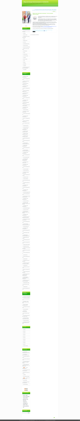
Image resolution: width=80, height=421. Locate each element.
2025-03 (24, 342)
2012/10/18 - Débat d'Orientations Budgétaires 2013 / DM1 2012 (26, 203)
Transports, (25, 65)
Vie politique (25, 69)
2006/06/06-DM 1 (25, 265)
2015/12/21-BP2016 (26, 178)
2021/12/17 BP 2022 (26, 109)
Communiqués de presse (26, 43)
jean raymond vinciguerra (25, 400)
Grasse (24, 52)
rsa (23, 407)
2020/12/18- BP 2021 (26, 125)
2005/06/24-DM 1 (25, 286)
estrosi (24, 395)
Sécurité (24, 62)
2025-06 (24, 339)
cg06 (27, 395)
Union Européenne (26, 384)
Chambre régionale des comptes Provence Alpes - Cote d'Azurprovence (26, 365)
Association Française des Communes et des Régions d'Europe (25, 362)
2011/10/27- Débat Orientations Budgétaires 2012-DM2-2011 (26, 212)
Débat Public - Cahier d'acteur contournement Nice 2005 (25, 302)
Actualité (24, 33)
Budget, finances (25, 40)
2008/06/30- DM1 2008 (26, 246)
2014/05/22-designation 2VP (27, 192)
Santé (24, 60)
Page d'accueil (47, 9)
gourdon (27, 396)
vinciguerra (25, 403)
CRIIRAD (25, 374)
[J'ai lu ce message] (79, 420)
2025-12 (24, 334)
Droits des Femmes (26, 45)
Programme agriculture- (26, 320)
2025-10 (24, 337)
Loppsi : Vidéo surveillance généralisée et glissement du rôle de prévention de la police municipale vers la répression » (44, 9)
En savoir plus (53, 420)
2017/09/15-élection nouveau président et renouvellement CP (25, 160)
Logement (25, 57)
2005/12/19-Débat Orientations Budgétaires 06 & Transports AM (25, 278)
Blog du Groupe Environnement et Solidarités (36, 2)
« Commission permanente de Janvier (40, 9)
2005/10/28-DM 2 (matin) (26, 282)
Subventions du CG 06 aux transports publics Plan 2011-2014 (26, 323)
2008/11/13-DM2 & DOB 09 (27, 244)
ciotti (24, 404)
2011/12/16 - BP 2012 (26, 209)
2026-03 (24, 331)
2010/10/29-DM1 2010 (26, 226)
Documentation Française (26, 376)
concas (24, 396)
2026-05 (24, 329)
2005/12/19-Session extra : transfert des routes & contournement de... (26, 275)
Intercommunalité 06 (26, 309)
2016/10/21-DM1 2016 (26, 170)
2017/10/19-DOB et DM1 (26, 157)
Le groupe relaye (25, 54)
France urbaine (25, 380)
